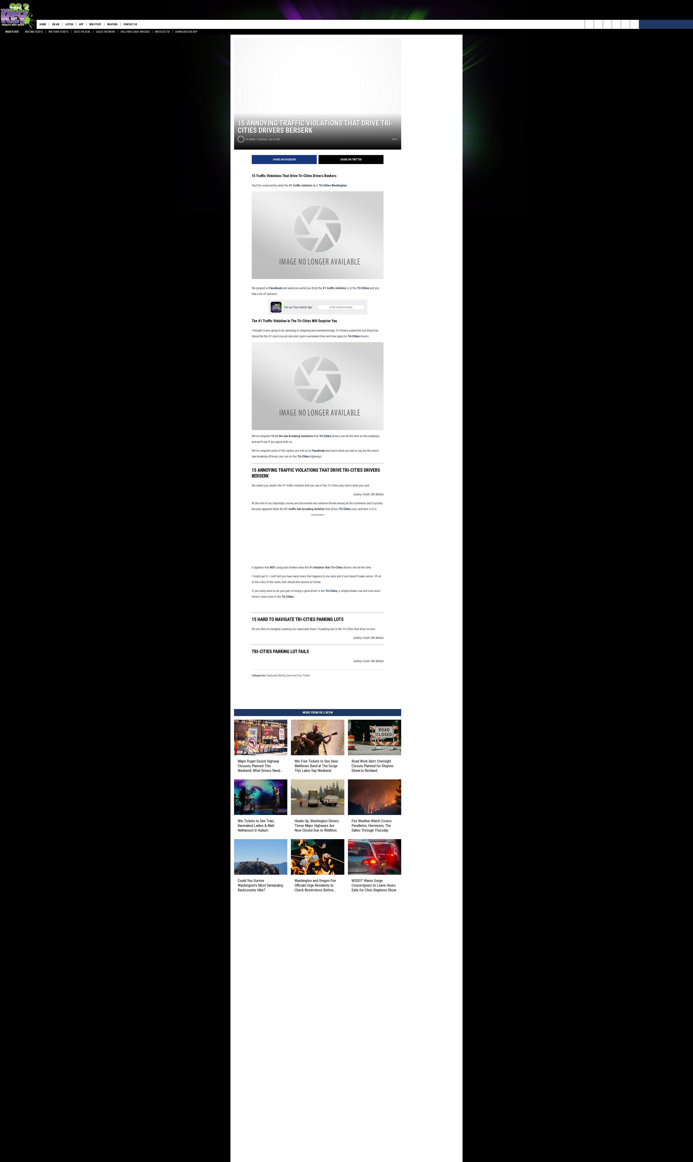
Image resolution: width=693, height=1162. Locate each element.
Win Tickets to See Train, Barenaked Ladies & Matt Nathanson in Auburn (256, 825)
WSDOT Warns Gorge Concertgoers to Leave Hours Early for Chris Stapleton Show (374, 885)
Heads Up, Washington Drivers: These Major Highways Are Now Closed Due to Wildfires (317, 825)
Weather (112, 24)
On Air (55, 24)
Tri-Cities (363, 288)
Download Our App (186, 31)
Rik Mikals (250, 139)
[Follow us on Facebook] (607, 24)
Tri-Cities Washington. (333, 185)
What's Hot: (12, 31)
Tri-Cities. (288, 596)
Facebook (275, 288)
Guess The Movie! (105, 31)
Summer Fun (294, 675)
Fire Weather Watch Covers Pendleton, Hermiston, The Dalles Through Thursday (372, 825)
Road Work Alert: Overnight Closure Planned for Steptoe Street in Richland (372, 766)
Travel (306, 675)
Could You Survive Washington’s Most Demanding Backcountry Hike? (260, 885)
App (81, 24)
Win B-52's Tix (162, 31)
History (282, 675)
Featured (272, 675)
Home (43, 24)
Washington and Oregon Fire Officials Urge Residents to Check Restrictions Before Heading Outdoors (315, 885)
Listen (69, 24)
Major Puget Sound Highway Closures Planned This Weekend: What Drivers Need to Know (259, 766)
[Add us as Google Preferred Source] (598, 24)
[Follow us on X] (625, 24)
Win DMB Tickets (34, 31)
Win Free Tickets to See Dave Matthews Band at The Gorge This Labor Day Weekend (316, 766)
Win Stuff (95, 24)
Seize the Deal (82, 31)
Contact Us (130, 24)
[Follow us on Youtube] (634, 24)
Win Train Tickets (58, 31)
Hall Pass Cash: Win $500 (135, 31)
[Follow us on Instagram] (616, 24)
